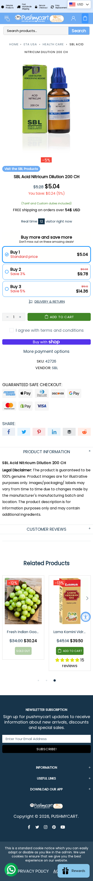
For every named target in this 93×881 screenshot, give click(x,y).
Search (79, 31)
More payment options (46, 351)
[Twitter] (37, 827)
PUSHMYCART (39, 18)
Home (14, 44)
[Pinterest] (54, 827)
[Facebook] (29, 827)
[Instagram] (46, 827)
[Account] (73, 18)
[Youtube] (62, 827)
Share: (9, 423)
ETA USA (30, 44)
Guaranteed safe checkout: (32, 384)
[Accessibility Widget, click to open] (86, 617)
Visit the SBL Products (21, 169)
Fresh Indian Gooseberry (23, 631)
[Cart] (85, 18)
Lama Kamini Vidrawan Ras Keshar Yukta (70, 631)
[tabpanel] (23, 620)
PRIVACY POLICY (33, 871)
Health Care (53, 44)
